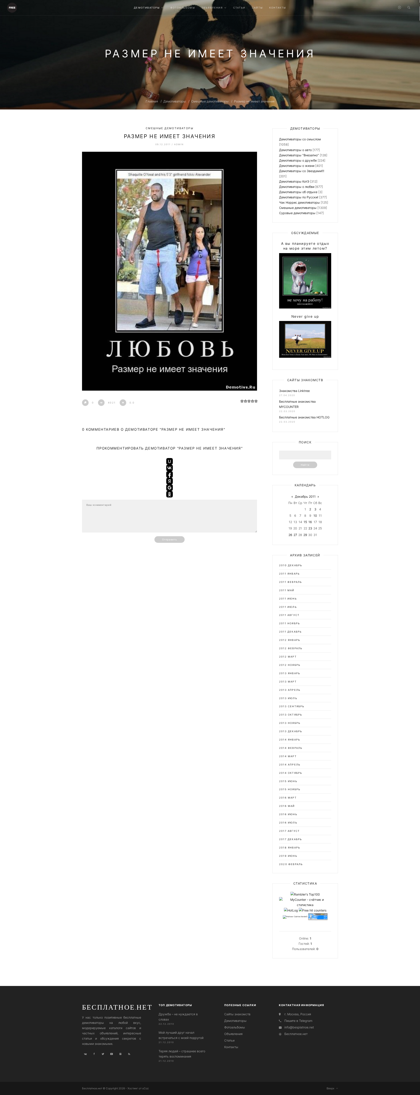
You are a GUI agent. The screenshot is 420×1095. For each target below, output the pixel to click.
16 (310, 522)
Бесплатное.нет (117, 1007)
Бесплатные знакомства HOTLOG (304, 417)
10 (315, 515)
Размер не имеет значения (254, 101)
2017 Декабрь (290, 839)
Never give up (305, 316)
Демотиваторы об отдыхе (298, 192)
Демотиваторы (174, 101)
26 (290, 535)
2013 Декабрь (290, 731)
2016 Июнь (288, 814)
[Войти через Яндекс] (169, 481)
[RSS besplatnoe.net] (129, 1054)
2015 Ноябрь (289, 789)
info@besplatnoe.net (299, 1027)
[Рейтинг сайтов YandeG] (295, 917)
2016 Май (287, 806)
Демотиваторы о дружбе (298, 160)
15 (305, 522)
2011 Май (286, 590)
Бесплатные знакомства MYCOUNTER (297, 404)
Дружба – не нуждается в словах (178, 1016)
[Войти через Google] (169, 487)
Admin (179, 144)
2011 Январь (289, 573)
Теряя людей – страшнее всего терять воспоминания (182, 1053)
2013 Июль (288, 698)
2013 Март (288, 681)
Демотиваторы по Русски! (298, 197)
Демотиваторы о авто (295, 150)
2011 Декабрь (290, 631)
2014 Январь (289, 739)
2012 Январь (289, 640)
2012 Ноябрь (289, 665)
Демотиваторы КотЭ (294, 181)
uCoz (145, 1088)
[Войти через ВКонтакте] (169, 468)
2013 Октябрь (290, 714)
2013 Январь (289, 673)
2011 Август (289, 615)
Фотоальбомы (234, 1027)
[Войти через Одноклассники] (169, 494)
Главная (152, 101)
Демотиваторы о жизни (296, 166)
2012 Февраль (290, 648)
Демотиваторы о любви (296, 187)
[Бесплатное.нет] (12, 7)
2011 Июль (288, 606)
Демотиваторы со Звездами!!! (301, 171)
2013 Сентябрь (291, 706)
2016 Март (288, 797)
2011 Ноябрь (289, 623)
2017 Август (289, 830)
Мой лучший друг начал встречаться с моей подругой (181, 1035)
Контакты (231, 1047)
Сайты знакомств (237, 1014)
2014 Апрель (289, 764)
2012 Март (288, 656)
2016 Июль (288, 822)
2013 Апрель (289, 689)
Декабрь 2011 (305, 496)
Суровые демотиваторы (297, 213)
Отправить (169, 539)
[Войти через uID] (169, 461)
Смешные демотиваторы (210, 101)
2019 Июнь (288, 855)
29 (305, 535)
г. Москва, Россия (297, 1014)
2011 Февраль (290, 582)
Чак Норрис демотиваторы (299, 202)
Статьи (229, 1040)
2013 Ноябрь (289, 723)
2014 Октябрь (290, 772)
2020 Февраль (291, 864)
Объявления (233, 1034)
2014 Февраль (290, 747)
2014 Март (288, 756)
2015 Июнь (288, 781)
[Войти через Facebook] (169, 474)
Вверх (331, 1088)
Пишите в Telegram (298, 1021)
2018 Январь (289, 847)
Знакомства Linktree (294, 391)
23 (310, 528)
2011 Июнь (288, 598)
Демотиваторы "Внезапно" (299, 155)
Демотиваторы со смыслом (300, 139)
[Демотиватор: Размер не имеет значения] (169, 271)
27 (295, 535)
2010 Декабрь (290, 565)
